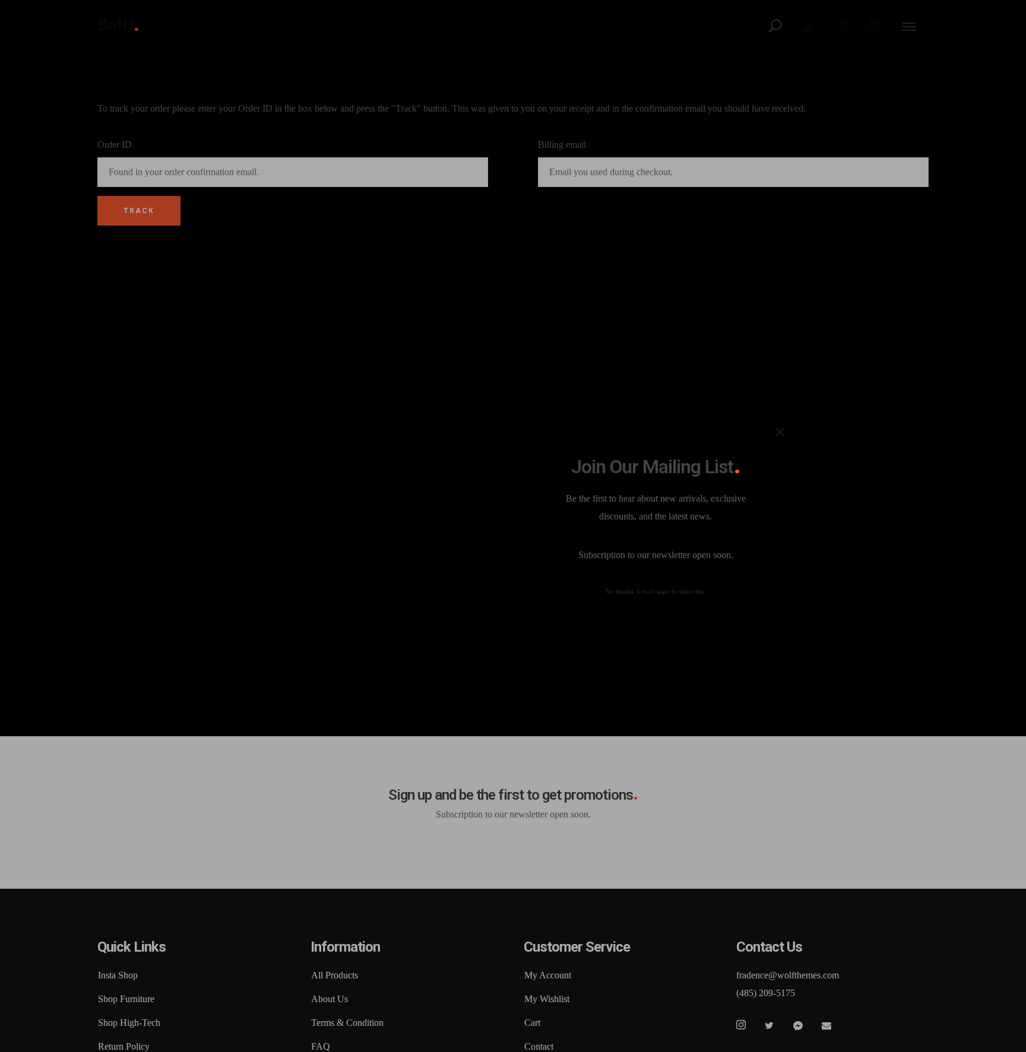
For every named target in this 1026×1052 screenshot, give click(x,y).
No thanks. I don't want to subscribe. (656, 591)
